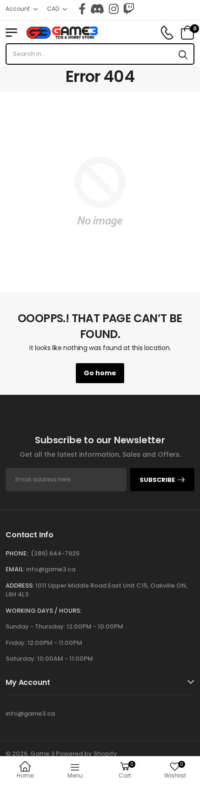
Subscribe (157, 479)
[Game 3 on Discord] (97, 8)
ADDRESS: (20, 585)
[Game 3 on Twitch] (128, 8)
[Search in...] (183, 54)
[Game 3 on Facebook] (82, 8)
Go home (100, 373)
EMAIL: (15, 569)
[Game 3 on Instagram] (114, 8)
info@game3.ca (50, 569)
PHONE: (17, 553)
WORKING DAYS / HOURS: (43, 610)
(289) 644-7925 (55, 553)
